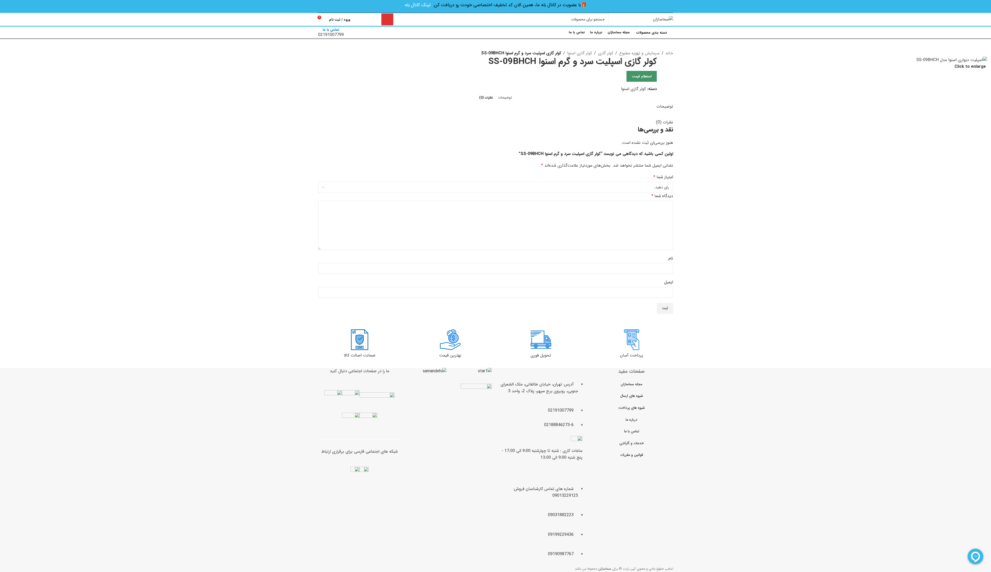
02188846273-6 (559, 425)
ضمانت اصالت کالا (359, 355)
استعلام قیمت (642, 76)
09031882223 (561, 515)
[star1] (485, 371)
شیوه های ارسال (631, 396)
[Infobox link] (495, 20)
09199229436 (561, 534)
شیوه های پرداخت (631, 408)
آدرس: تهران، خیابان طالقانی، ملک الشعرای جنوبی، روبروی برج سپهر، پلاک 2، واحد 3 (539, 387)
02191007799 (561, 410)
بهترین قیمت (450, 355)
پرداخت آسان (631, 355)
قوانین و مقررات (631, 455)
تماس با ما (631, 431)
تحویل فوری (541, 355)
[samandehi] (434, 371)
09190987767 (561, 554)
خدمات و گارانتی (631, 443)
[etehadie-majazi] (476, 400)
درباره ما (631, 419)
